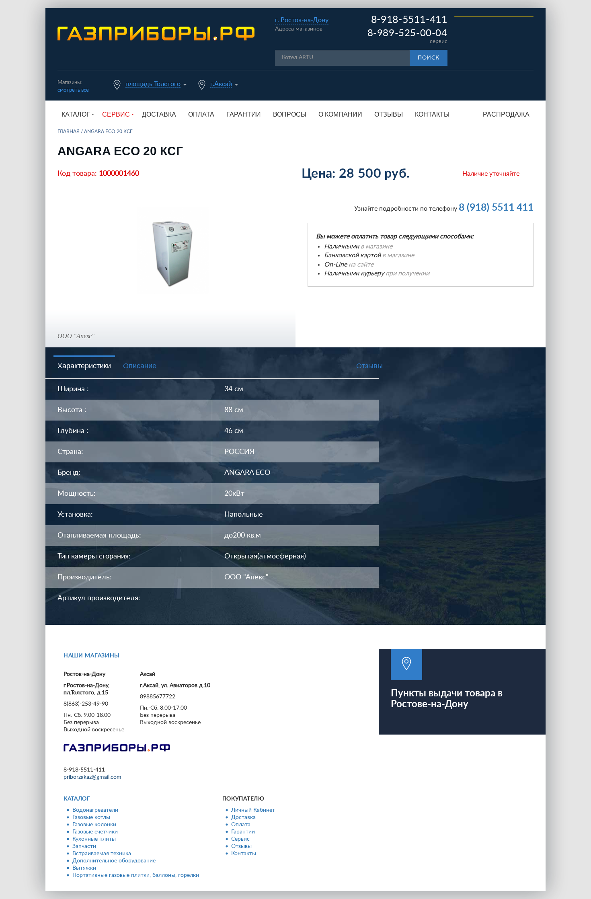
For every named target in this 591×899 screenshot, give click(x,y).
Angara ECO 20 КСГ (108, 131)
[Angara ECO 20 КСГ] (173, 251)
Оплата (201, 114)
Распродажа (506, 114)
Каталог (77, 799)
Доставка (159, 114)
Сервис (240, 839)
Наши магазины (92, 656)
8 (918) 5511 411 (496, 208)
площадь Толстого (153, 84)
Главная (68, 131)
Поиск (428, 58)
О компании (340, 114)
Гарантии (243, 114)
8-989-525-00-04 (407, 33)
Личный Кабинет (253, 810)
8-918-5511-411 (409, 20)
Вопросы (289, 114)
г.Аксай (221, 84)
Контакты (432, 114)
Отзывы (388, 114)
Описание (139, 366)
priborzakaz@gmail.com (92, 777)
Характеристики (84, 366)
